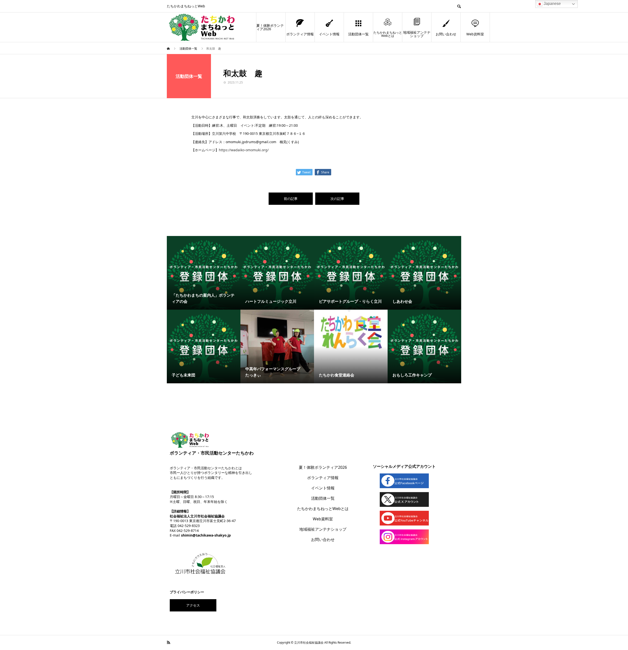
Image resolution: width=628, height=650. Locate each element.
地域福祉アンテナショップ (417, 34)
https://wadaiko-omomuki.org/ (244, 150)
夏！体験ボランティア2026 (270, 27)
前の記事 (291, 198)
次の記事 (337, 198)
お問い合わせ (446, 34)
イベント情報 (329, 34)
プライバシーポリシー (187, 592)
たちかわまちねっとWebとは (387, 34)
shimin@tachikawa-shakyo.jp (206, 535)
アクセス (193, 605)
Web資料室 (475, 34)
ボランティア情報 (300, 34)
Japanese (552, 3)
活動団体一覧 (358, 34)
